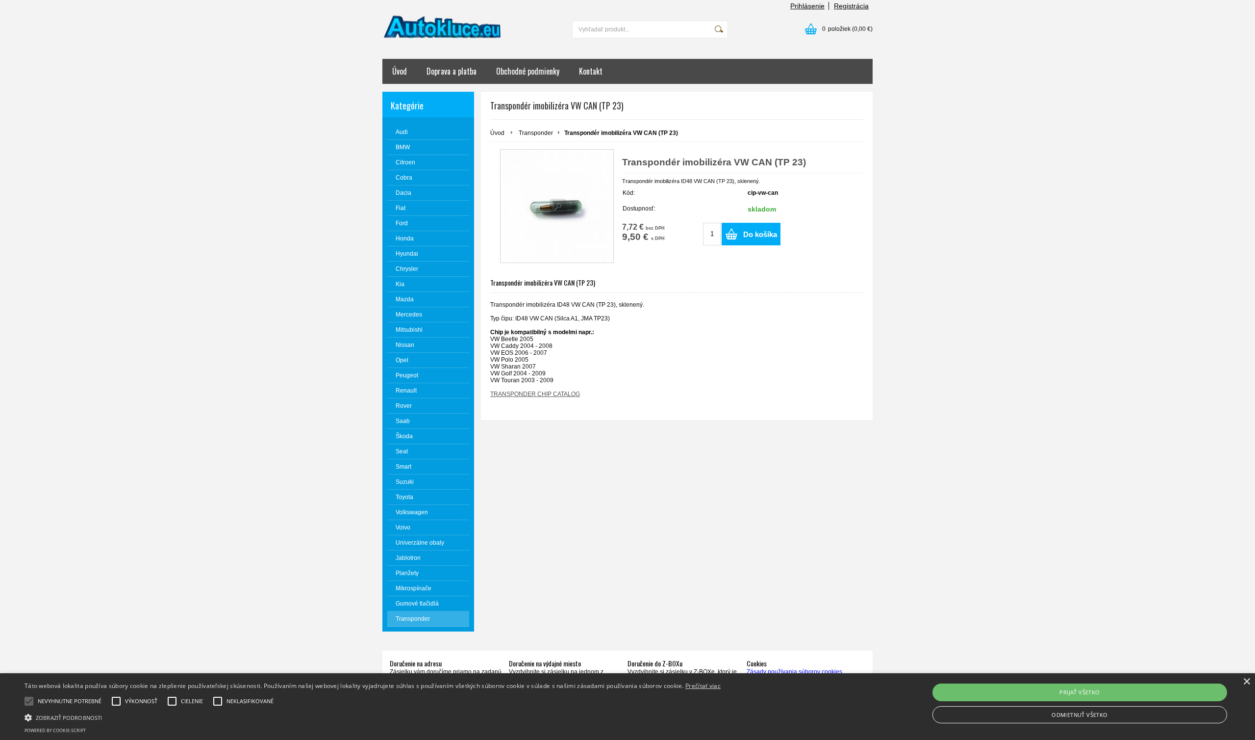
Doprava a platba (452, 71)
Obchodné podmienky (527, 71)
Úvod (399, 71)
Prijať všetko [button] (1079, 692)
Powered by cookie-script (55, 730)
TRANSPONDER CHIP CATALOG (535, 394)
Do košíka (760, 234)
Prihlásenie (807, 6)
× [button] (1246, 682)
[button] (373, 717)
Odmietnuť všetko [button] (1079, 714)
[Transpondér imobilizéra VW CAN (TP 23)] (557, 206)
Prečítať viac (703, 686)
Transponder (536, 133)
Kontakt (590, 71)
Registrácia (851, 6)
